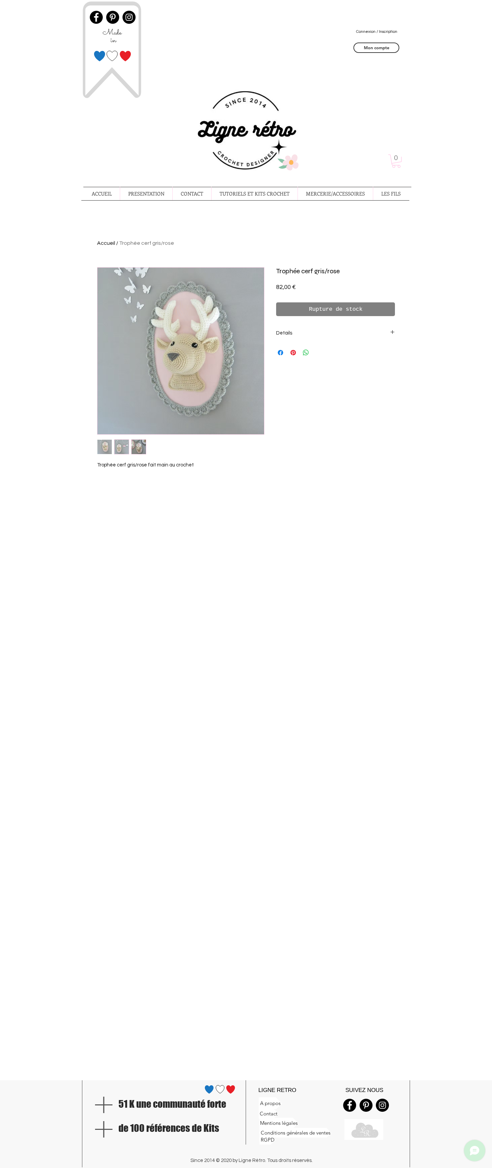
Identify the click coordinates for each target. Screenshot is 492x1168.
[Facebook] (349, 1105)
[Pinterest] (366, 1105)
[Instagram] (382, 1105)
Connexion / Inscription (376, 31)
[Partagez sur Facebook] (280, 353)
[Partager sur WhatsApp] (306, 353)
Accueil (106, 243)
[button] (396, 161)
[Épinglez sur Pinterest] (293, 353)
